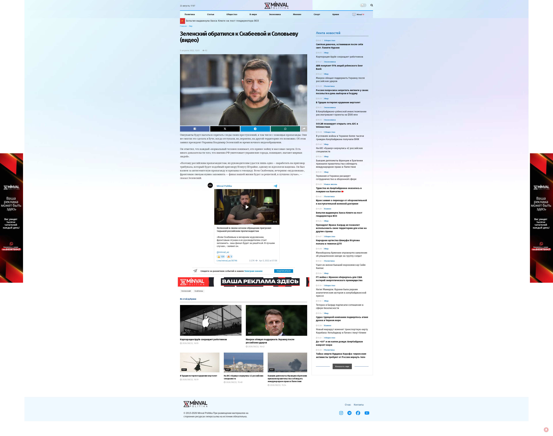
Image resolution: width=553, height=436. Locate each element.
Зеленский (186, 291)
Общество (231, 14)
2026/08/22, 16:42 (256, 346)
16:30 (319, 86)
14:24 (319, 221)
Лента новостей (328, 33)
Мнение (297, 14)
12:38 (319, 326)
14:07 (319, 237)
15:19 (319, 172)
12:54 (319, 313)
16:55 (319, 53)
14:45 (319, 197)
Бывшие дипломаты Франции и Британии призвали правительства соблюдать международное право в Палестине (287, 379)
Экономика (275, 14)
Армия (335, 14)
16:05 (319, 120)
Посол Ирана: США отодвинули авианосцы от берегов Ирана (223, 20)
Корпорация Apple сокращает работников (203, 339)
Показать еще (342, 367)
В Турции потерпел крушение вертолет (198, 376)
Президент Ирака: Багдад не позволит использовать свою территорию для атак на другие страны (341, 228)
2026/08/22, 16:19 (190, 379)
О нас (348, 405)
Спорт (317, 14)
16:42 (319, 74)
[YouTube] (366, 413)
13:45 (319, 261)
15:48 (319, 144)
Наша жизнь (330, 184)
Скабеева (199, 291)
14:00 (319, 249)
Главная (183, 26)
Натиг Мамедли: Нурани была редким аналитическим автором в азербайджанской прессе (341, 292)
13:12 (319, 301)
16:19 (319, 99)
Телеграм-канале (253, 271)
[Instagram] (341, 413)
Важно (327, 209)
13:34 (319, 273)
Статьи (210, 14)
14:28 (319, 209)
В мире (253, 14)
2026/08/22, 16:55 (190, 343)
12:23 (319, 338)
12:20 (319, 350)
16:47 (319, 62)
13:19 (319, 286)
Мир (190, 26)
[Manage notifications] (546, 429)
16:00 (319, 132)
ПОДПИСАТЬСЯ (284, 271)
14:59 (319, 184)
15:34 (319, 157)
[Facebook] (358, 413)
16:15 (319, 108)
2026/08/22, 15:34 (277, 385)
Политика (190, 14)
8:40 (319, 41)
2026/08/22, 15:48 (234, 382)
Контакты (359, 405)
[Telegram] (349, 413)
